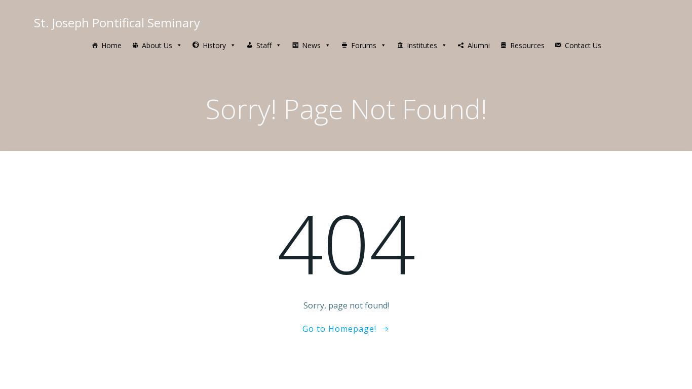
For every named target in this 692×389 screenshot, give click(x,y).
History (214, 45)
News (311, 45)
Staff (264, 45)
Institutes (422, 45)
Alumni (479, 45)
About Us (157, 45)
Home (111, 45)
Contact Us (583, 45)
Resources (527, 45)
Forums (363, 45)
